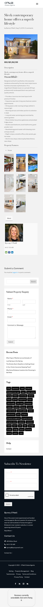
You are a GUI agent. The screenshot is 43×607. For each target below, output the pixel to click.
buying (9, 395)
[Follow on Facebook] (15, 583)
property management (13, 418)
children (15, 395)
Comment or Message (15, 325)
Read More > (8, 530)
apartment (15, 388)
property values (11, 422)
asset (22, 388)
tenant (22, 429)
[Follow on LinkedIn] (19, 583)
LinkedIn (12, 252)
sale (20, 425)
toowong (28, 429)
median (31, 410)
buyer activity (31, 392)
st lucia (9, 429)
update (15, 433)
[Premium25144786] (21, 163)
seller (25, 425)
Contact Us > (8, 553)
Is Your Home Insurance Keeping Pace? (18, 367)
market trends (11, 410)
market (30, 407)
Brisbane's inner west (13, 392)
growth (15, 399)
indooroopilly (10, 403)
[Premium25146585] (33, 183)
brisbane (28, 388)
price (18, 414)
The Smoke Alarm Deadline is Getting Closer (20, 364)
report (15, 425)
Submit (10, 342)
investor (9, 407)
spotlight (31, 425)
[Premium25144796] (33, 163)
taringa (16, 429)
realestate (21, 422)
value (21, 433)
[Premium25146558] (21, 183)
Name (10, 298)
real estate (30, 422)
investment (28, 403)
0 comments (29, 28)
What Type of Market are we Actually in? (19, 358)
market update (22, 410)
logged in (15, 272)
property (24, 414)
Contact (8, 449)
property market (27, 418)
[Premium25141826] (9, 163)
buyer (23, 392)
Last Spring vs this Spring (14, 361)
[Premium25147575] (21, 203)
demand (31, 395)
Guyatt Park (22, 399)
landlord (16, 407)
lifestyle (23, 407)
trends (9, 433)
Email (6, 252)
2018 (8, 388)
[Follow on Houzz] (27, 583)
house (30, 399)
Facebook (9, 252)
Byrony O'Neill (10, 28)
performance (11, 414)
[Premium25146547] (9, 183)
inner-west (20, 403)
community (23, 395)
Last (23, 305)
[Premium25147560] (9, 203)
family (9, 399)
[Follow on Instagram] (23, 583)
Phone (10, 309)
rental (9, 425)
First (8, 305)
